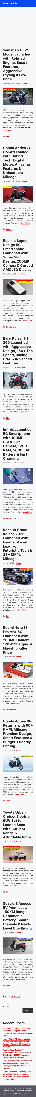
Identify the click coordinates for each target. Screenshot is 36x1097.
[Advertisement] (18, 26)
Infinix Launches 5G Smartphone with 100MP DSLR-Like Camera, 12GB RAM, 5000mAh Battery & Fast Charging (17, 443)
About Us (8, 1088)
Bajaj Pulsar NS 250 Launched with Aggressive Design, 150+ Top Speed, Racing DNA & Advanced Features (18, 350)
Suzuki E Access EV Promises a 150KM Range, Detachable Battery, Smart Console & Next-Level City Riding (17, 915)
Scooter (9, 229)
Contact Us (17, 1088)
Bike (7, 136)
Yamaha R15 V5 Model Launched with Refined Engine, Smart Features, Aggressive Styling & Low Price (17, 64)
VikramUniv (10, 3)
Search (6, 1007)
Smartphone (11, 327)
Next (17, 996)
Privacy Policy (9, 1091)
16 (12, 996)
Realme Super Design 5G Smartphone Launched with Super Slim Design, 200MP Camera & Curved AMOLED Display (18, 255)
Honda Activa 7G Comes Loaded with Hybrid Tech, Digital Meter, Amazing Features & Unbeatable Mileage (17, 162)
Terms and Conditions (24, 1091)
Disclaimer (27, 1088)
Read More (7, 130)
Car (7, 616)
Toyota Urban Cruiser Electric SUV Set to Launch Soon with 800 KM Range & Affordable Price (17, 824)
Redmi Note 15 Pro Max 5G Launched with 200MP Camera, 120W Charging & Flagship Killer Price (18, 640)
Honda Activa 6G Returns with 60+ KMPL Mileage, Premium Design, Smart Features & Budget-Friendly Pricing (18, 733)
